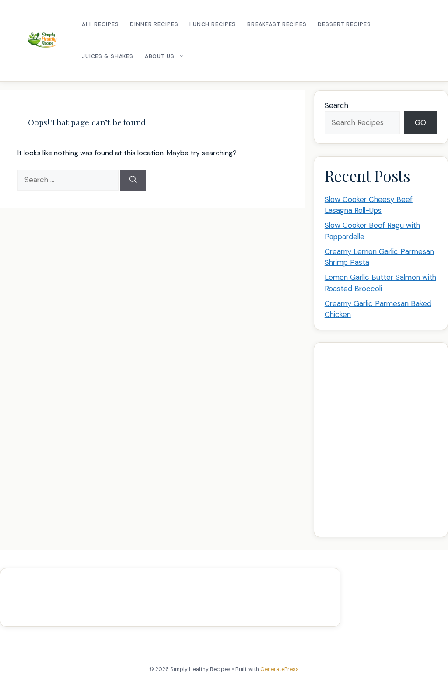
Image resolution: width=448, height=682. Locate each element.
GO (420, 122)
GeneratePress (279, 669)
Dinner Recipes (154, 24)
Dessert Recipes (344, 24)
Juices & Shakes (107, 56)
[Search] (133, 180)
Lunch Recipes (212, 24)
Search (336, 105)
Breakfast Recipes (277, 24)
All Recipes (100, 24)
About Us (160, 56)
